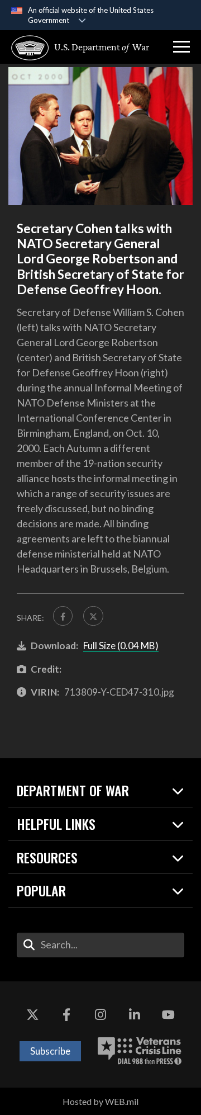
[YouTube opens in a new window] (169, 1015)
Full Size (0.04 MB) (121, 645)
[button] (181, 47)
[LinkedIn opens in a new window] (135, 1015)
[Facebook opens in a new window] (66, 1015)
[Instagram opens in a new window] (100, 1015)
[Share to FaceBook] (63, 616)
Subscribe (50, 1051)
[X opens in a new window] (32, 1015)
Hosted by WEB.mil (100, 1101)
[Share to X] (93, 616)
